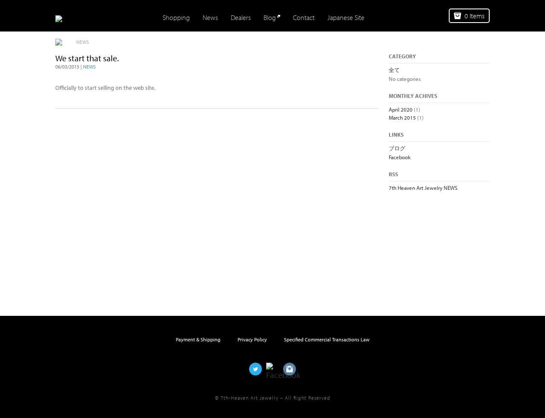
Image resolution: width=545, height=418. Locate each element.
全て (394, 69)
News (210, 17)
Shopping (176, 17)
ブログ (397, 148)
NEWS (89, 66)
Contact (304, 17)
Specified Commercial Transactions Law (327, 339)
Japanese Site (345, 17)
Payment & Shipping (198, 339)
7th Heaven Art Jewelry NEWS (423, 187)
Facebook (399, 157)
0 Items (475, 15)
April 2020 (401, 109)
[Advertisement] (431, 243)
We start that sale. (87, 58)
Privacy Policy (252, 339)
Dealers (241, 17)
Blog (270, 17)
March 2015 (402, 117)
